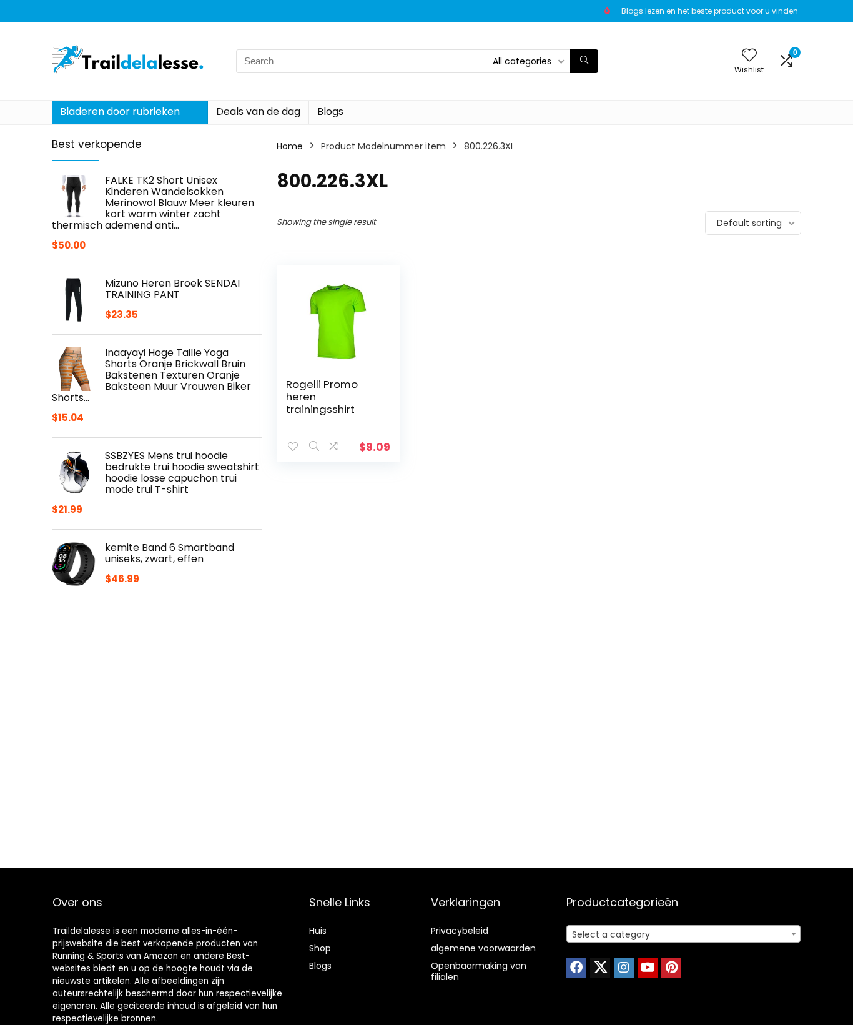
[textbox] (683, 934)
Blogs (330, 111)
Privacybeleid (459, 930)
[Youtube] (648, 968)
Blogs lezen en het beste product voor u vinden (709, 11)
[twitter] (600, 968)
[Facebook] (576, 968)
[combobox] (683, 934)
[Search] (584, 61)
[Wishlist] (749, 56)
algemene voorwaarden (483, 948)
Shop (320, 948)
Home (290, 146)
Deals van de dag (258, 111)
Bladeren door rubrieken (120, 111)
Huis (318, 930)
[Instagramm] (624, 968)
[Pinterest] (671, 968)
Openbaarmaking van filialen (478, 971)
